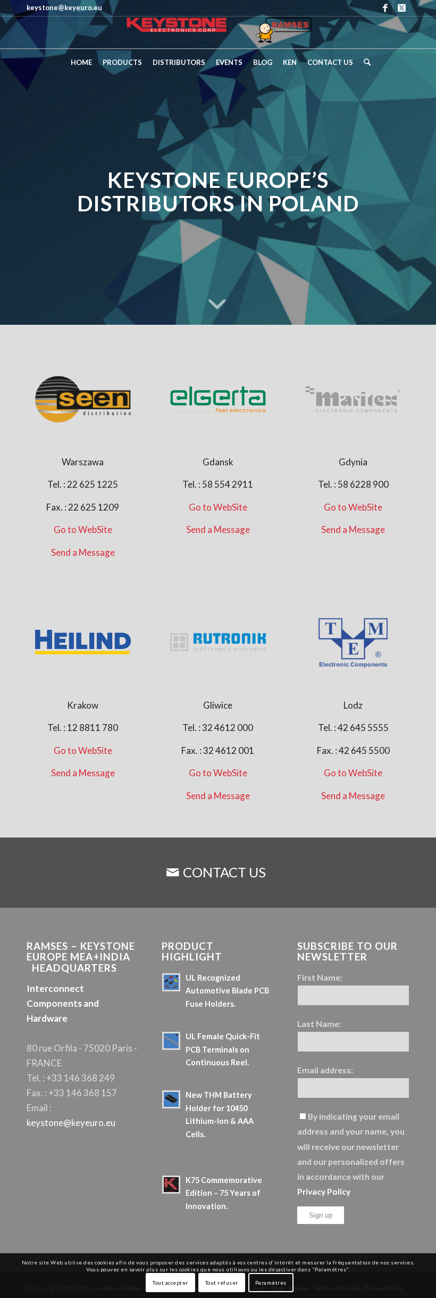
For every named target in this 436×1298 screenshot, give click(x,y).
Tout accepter (170, 1282)
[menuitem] (81, 62)
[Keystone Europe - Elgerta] (218, 399)
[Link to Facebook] (385, 8)
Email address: (325, 1070)
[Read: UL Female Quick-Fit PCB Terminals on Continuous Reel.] (171, 1040)
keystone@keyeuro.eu (71, 1122)
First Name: (319, 977)
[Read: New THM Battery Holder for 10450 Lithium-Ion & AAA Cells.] (171, 1099)
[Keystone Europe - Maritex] (353, 399)
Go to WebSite (83, 529)
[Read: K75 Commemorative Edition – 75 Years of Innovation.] (171, 1184)
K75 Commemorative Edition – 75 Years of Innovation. (224, 1193)
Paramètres (271, 1282)
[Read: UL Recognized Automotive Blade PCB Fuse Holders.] (171, 982)
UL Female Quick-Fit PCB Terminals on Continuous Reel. (223, 1049)
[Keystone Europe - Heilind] (83, 642)
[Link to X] (401, 8)
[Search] (364, 62)
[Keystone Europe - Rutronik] (218, 642)
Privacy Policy (323, 1191)
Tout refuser (221, 1282)
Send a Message (83, 552)
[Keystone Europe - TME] (353, 642)
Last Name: (319, 1024)
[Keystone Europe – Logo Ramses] (218, 32)
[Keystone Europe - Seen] (83, 399)
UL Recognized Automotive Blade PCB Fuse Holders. (227, 990)
